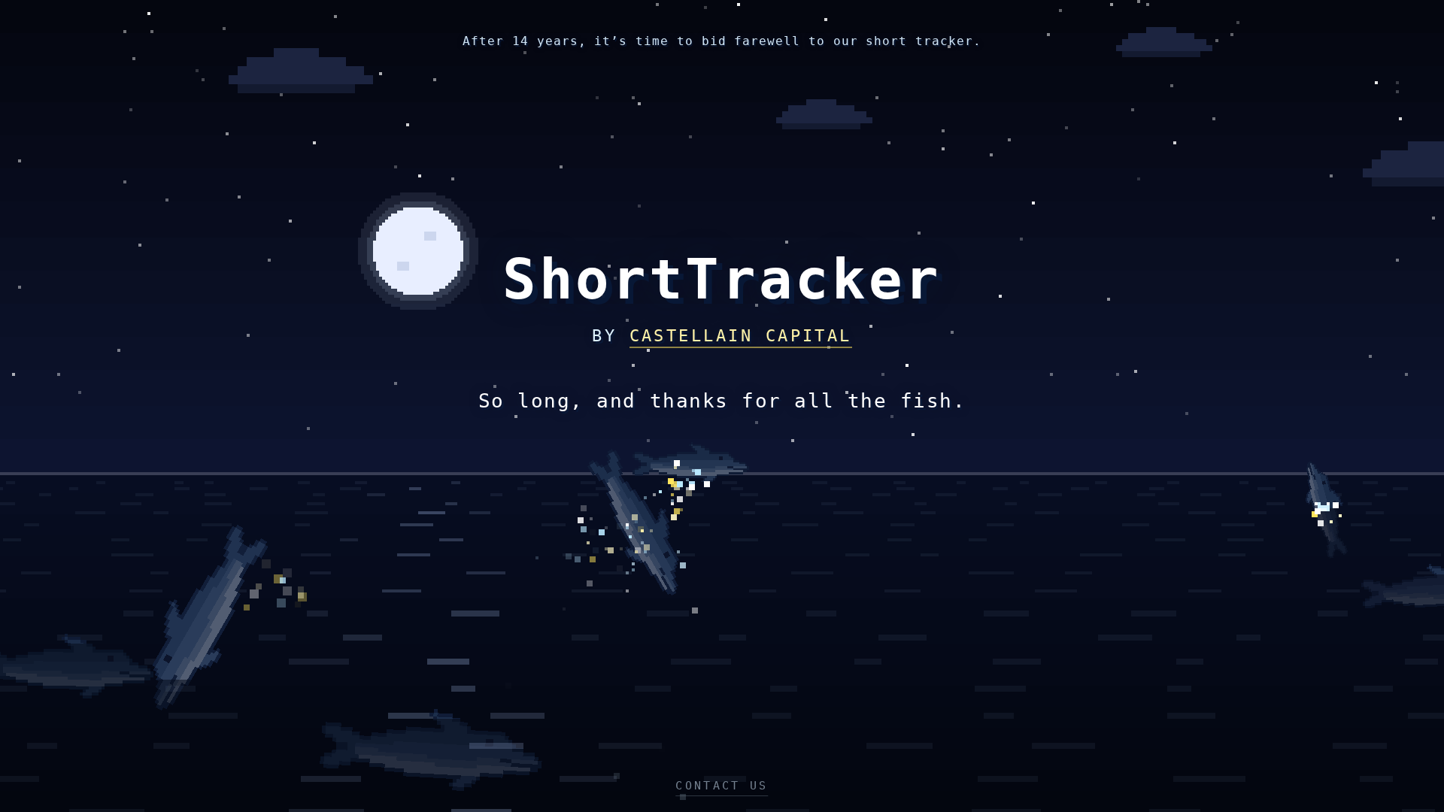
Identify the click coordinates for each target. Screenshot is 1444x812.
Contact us (721, 785)
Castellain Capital (740, 335)
